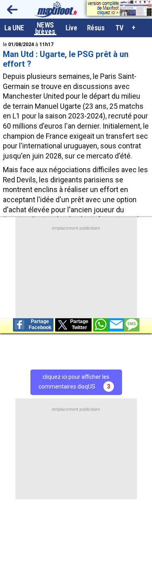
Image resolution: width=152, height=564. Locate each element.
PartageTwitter (79, 324)
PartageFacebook (40, 324)
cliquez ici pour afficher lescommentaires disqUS (74, 382)
